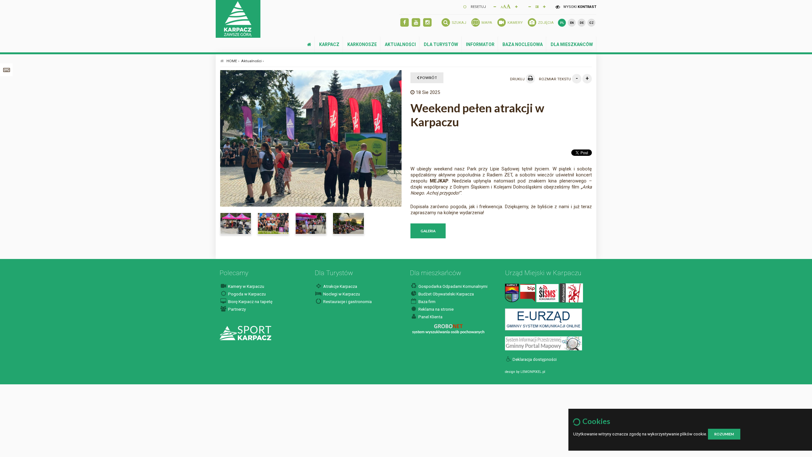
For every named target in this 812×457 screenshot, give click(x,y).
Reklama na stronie (435, 309)
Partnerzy (236, 309)
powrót (428, 78)
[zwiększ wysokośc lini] (516, 6)
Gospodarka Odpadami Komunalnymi (452, 286)
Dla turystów (441, 44)
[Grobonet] (448, 329)
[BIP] (527, 292)
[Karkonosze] (571, 292)
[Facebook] (404, 23)
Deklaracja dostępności (535, 359)
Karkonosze (362, 44)
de (582, 22)
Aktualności (400, 44)
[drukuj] (530, 78)
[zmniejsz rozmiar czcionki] (494, 6)
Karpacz (329, 44)
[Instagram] (427, 23)
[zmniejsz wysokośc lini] (529, 6)
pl (562, 22)
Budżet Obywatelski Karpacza (445, 294)
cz (591, 22)
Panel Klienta (429, 317)
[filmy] (416, 23)
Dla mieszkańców (572, 44)
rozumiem (724, 434)
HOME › (232, 61)
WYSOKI (579, 7)
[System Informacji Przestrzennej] (543, 343)
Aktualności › (252, 61)
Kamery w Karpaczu (245, 286)
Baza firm (426, 301)
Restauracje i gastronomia (347, 301)
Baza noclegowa (522, 44)
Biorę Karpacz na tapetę (249, 301)
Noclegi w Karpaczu (341, 294)
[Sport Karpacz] (245, 332)
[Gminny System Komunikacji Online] (543, 319)
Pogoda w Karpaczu (246, 294)
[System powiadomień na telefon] (547, 292)
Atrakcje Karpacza (339, 286)
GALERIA (428, 230)
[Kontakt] (512, 292)
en (572, 22)
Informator (480, 44)
